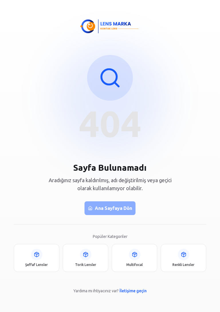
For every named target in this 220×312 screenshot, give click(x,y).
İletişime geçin (133, 291)
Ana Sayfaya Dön (113, 208)
